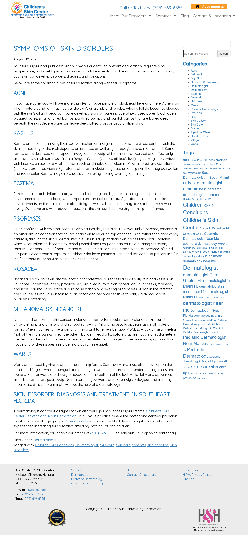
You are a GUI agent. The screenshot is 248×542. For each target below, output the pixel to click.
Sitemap (189, 479)
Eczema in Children (204, 320)
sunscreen (202, 378)
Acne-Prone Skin (199, 160)
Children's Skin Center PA (197, 199)
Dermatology (199, 90)
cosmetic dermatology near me (203, 258)
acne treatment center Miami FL (201, 164)
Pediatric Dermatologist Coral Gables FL (205, 322)
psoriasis (218, 361)
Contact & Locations (212, 15)
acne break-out (218, 160)
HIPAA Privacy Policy (197, 475)
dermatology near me (208, 315)
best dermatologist (192, 172)
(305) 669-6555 (36, 490)
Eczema (196, 94)
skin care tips (158, 445)
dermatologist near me (203, 306)
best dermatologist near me (202, 185)
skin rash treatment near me (203, 373)
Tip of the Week (200, 132)
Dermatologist (45, 440)
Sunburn (196, 128)
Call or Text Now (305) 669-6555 (151, 7)
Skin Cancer (198, 120)
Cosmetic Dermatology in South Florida (203, 249)
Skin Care (197, 124)
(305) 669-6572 (32, 494)
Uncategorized (200, 136)
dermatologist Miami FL (205, 294)
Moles (194, 105)
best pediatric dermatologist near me (202, 191)
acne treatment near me (219, 168)
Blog (185, 15)
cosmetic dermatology (200, 243)
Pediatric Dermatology (204, 109)
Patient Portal (192, 470)
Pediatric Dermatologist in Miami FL (203, 328)
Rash (194, 117)
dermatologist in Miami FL (206, 283)
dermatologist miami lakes (212, 297)
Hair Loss (196, 101)
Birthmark (197, 74)
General (196, 97)
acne (187, 159)
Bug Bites (196, 78)
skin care (107, 445)
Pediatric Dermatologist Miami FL (201, 332)
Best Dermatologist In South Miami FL (206, 177)
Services (163, 15)
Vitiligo (195, 140)
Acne (194, 70)
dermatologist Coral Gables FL (201, 277)
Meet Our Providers (128, 15)
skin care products (131, 445)
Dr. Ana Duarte (76, 421)
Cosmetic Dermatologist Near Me (201, 236)
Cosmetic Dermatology (205, 82)
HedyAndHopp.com (215, 530)
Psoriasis (196, 113)
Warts (194, 144)
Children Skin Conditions (54, 445)
